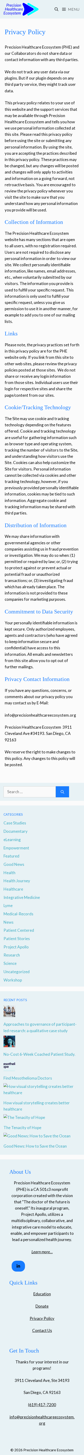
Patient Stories (17, 938)
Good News (14, 864)
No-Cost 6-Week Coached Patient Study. (39, 1054)
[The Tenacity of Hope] (24, 1117)
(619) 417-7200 (42, 1404)
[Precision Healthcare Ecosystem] (21, 9)
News (9, 922)
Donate (42, 1306)
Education (42, 1293)
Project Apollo (16, 946)
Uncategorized (17, 971)
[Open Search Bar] (56, 9)
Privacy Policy (42, 1318)
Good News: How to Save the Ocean (35, 1146)
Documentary (16, 831)
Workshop (13, 980)
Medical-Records (18, 913)
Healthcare (13, 889)
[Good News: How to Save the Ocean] (37, 1135)
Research (12, 955)
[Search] (62, 791)
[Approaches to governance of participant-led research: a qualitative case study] (9, 1014)
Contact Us (42, 1330)
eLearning (12, 839)
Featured (11, 856)
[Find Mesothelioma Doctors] (9, 1067)
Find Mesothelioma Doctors (28, 1078)
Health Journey (17, 880)
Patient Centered (19, 930)
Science (10, 963)
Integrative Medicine (22, 897)
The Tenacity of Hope (22, 1127)
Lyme (8, 905)
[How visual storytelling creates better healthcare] (42, 1092)
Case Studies (15, 822)
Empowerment (16, 847)
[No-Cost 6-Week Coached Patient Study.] (9, 1044)
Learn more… (42, 1251)
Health (9, 872)
